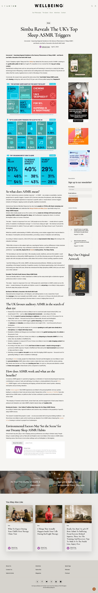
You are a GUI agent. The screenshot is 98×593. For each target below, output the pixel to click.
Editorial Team (46, 47)
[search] (92, 6)
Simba (31, 62)
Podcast (67, 573)
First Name (71, 187)
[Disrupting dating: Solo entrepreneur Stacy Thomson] (73, 482)
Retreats (67, 570)
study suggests (15, 390)
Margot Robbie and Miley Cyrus (38, 208)
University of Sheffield (52, 392)
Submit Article (10, 573)
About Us (8, 566)
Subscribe (38, 570)
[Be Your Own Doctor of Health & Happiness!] (24, 482)
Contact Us (9, 570)
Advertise (38, 566)
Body (48, 23)
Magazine (38, 573)
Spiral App (68, 566)
